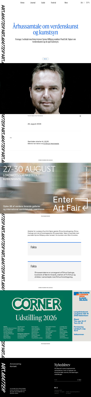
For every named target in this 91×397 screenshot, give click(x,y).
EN (84, 2)
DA (82, 2)
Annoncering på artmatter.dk (45, 343)
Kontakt (13, 366)
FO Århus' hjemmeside (51, 143)
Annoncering (15, 364)
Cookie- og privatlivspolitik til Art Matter (73, 392)
